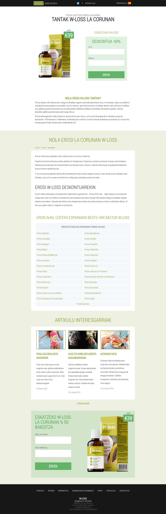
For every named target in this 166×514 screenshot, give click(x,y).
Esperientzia (63, 490)
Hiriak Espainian (83, 303)
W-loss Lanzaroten (44, 276)
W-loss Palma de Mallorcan (47, 255)
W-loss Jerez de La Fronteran (96, 271)
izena (90, 47)
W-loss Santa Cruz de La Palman (49, 293)
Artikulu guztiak (83, 403)
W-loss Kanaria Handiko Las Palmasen (99, 276)
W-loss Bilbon (42, 249)
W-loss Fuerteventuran (46, 265)
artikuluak (111, 490)
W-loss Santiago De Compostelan (50, 298)
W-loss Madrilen (43, 233)
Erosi (106, 75)
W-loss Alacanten (91, 255)
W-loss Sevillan (90, 238)
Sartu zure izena (41, 434)
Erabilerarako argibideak (83, 490)
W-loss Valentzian (91, 249)
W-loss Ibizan (42, 271)
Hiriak (100, 490)
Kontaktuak (125, 490)
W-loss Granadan (43, 238)
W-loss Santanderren (93, 293)
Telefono (91, 58)
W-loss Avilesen (91, 260)
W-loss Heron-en (91, 265)
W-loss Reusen (42, 287)
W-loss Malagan (43, 244)
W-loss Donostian (91, 287)
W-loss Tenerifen (91, 244)
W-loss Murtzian (91, 282)
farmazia (40, 490)
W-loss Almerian (43, 260)
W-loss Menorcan (43, 282)
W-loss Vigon (90, 298)
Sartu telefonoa (41, 448)
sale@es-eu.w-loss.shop (83, 501)
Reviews (51, 490)
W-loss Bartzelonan (92, 233)
